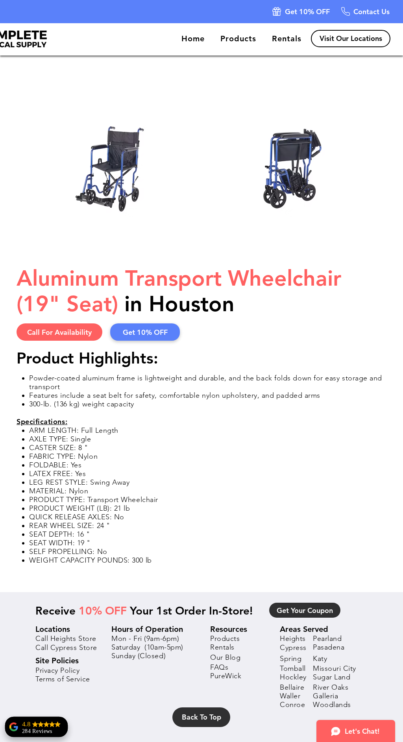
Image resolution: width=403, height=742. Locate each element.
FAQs (219, 667)
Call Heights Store (65, 638)
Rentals (222, 647)
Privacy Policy (57, 670)
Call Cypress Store (66, 647)
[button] (276, 11)
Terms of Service (62, 679)
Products (225, 638)
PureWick (225, 676)
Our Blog (225, 657)
